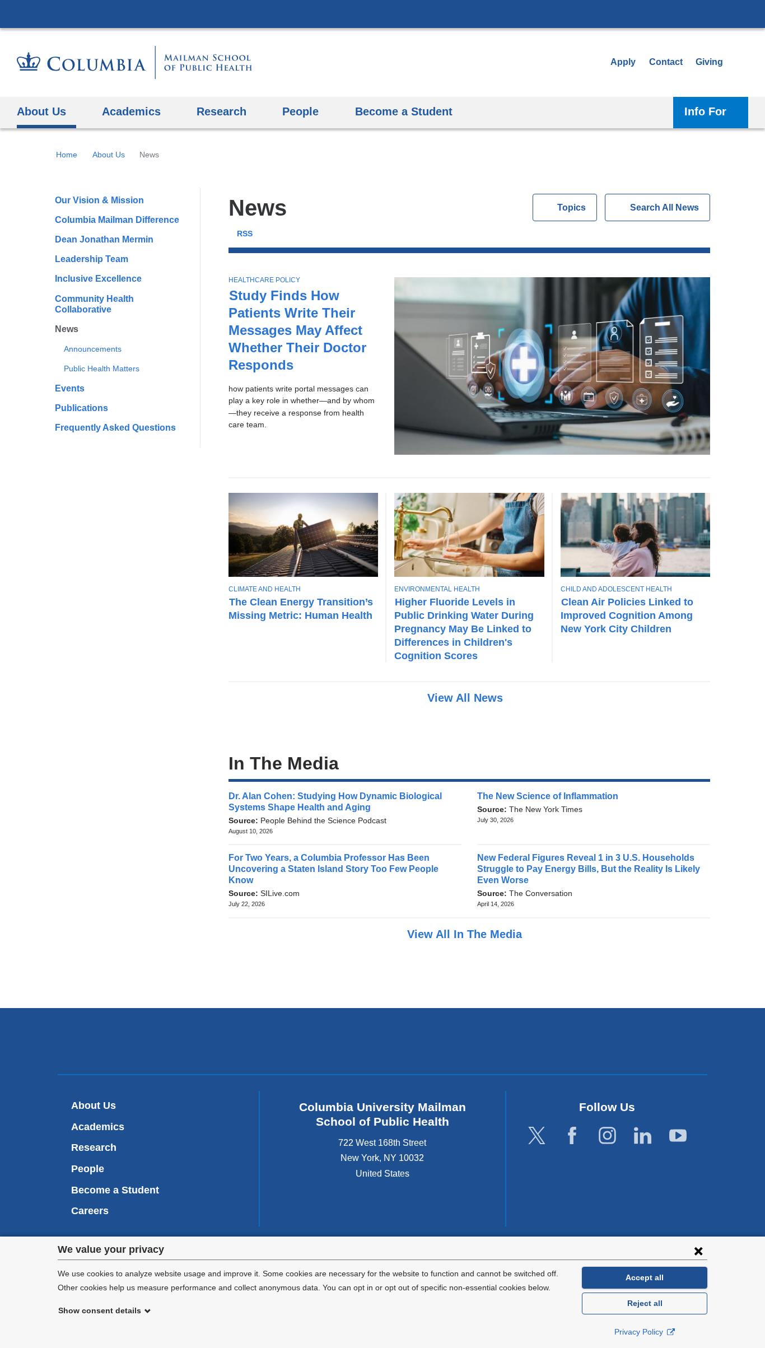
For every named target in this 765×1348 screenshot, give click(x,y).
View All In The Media (466, 934)
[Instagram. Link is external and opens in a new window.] (607, 1135)
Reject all (645, 1303)
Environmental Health (437, 589)
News (66, 329)
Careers (90, 1210)
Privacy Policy (639, 1331)
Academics (97, 1126)
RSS (245, 234)
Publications (81, 408)
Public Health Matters (101, 368)
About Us (108, 154)
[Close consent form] (698, 1251)
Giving (709, 62)
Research (93, 1147)
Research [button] (221, 111)
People (87, 1168)
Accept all (645, 1277)
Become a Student (115, 1190)
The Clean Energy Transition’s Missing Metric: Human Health (300, 608)
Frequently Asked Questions (115, 427)
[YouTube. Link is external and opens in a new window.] (678, 1135)
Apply (623, 62)
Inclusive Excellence (98, 278)
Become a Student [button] (404, 111)
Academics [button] (131, 111)
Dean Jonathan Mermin (104, 239)
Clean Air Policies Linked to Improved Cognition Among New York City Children (627, 615)
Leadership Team (91, 259)
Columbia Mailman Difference (117, 220)
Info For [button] (705, 111)
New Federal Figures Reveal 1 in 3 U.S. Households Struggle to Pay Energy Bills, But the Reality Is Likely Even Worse (588, 869)
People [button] (300, 111)
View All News (466, 698)
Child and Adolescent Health (616, 589)
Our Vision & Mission (99, 200)
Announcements (93, 348)
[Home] (134, 62)
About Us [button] (41, 111)
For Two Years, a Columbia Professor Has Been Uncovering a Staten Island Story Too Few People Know (333, 869)
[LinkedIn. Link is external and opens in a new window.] (642, 1135)
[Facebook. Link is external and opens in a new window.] (572, 1135)
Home (66, 154)
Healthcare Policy (264, 280)
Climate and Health (264, 589)
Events (70, 388)
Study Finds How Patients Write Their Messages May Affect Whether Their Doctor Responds (297, 330)
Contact (666, 62)
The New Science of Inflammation (551, 796)
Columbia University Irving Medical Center (382, 13)
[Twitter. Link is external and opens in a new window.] (537, 1135)
